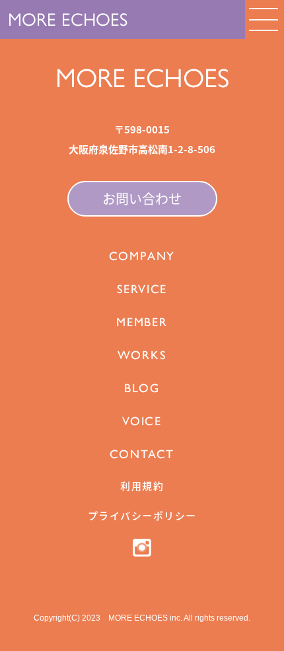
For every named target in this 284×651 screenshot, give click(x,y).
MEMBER (142, 322)
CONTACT (142, 454)
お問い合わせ (142, 198)
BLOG (141, 388)
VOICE (142, 421)
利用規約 (142, 486)
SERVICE (142, 289)
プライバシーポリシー (142, 515)
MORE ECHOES (67, 19)
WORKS (142, 355)
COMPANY (142, 256)
